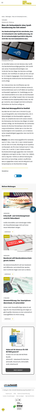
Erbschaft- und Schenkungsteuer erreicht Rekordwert (18, 212)
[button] (3, 410)
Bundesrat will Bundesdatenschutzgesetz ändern (18, 255)
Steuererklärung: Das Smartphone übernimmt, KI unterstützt (18, 299)
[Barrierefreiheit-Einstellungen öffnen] (33, 209)
